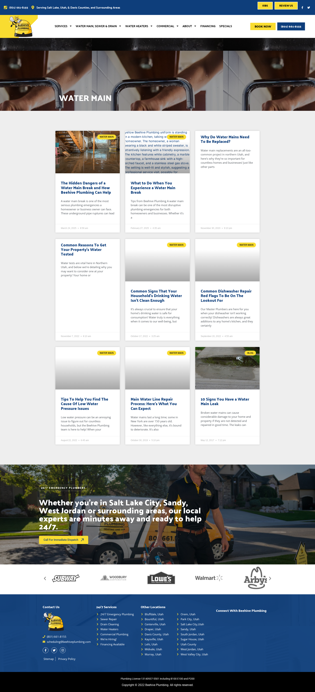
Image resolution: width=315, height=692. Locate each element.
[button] (45, 578)
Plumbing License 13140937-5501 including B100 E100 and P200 (158, 678)
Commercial (165, 26)
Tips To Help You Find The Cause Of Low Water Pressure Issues (84, 403)
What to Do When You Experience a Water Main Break (153, 187)
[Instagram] (63, 650)
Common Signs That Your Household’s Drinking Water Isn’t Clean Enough (156, 295)
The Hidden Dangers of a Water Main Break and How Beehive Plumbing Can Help (86, 187)
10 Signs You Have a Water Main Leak (225, 401)
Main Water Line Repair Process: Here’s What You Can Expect (154, 403)
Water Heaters (136, 26)
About (187, 26)
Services (61, 26)
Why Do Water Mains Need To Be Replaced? (225, 139)
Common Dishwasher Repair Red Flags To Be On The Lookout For (226, 295)
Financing (208, 26)
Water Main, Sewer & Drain (96, 26)
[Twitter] (308, 7)
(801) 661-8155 (291, 26)
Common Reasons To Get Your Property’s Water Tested (83, 249)
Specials (225, 26)
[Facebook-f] (302, 7)
